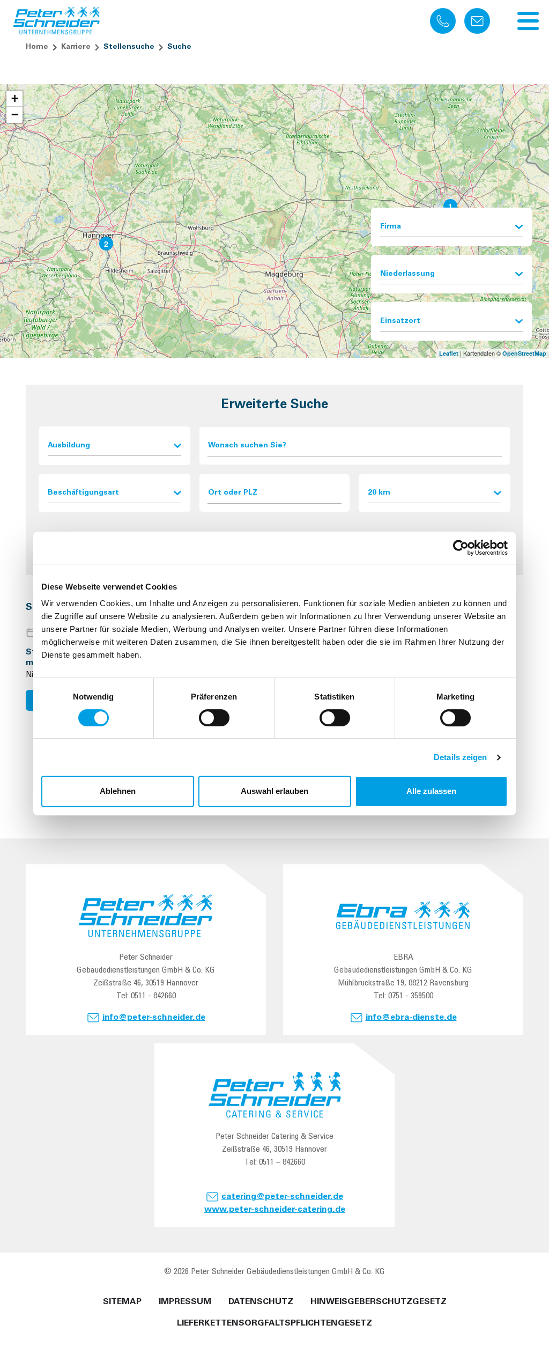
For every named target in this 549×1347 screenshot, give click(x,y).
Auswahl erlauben (274, 791)
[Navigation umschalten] (528, 21)
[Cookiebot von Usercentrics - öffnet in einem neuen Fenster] (461, 548)
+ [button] (14, 98)
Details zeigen (460, 757)
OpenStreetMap (524, 353)
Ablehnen (118, 791)
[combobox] (451, 227)
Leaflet (448, 353)
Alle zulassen (431, 791)
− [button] (14, 114)
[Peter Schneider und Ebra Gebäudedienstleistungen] (57, 20)
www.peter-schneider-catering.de (274, 1209)
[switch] (214, 717)
